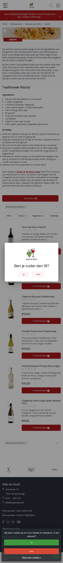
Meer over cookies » (31, 557)
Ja (31, 542)
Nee (31, 551)
